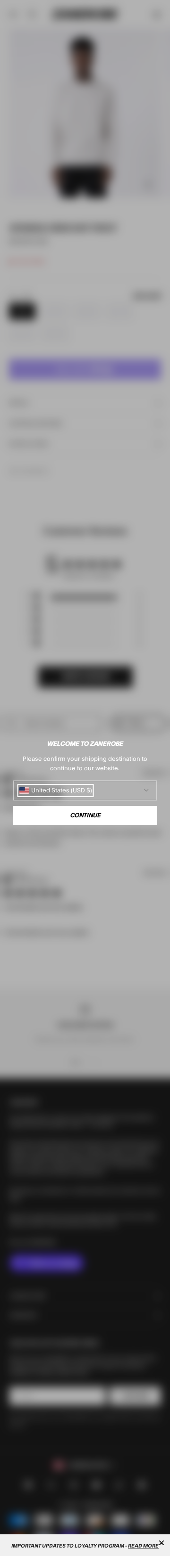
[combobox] (55, 790)
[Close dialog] (161, 1543)
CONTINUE (85, 815)
